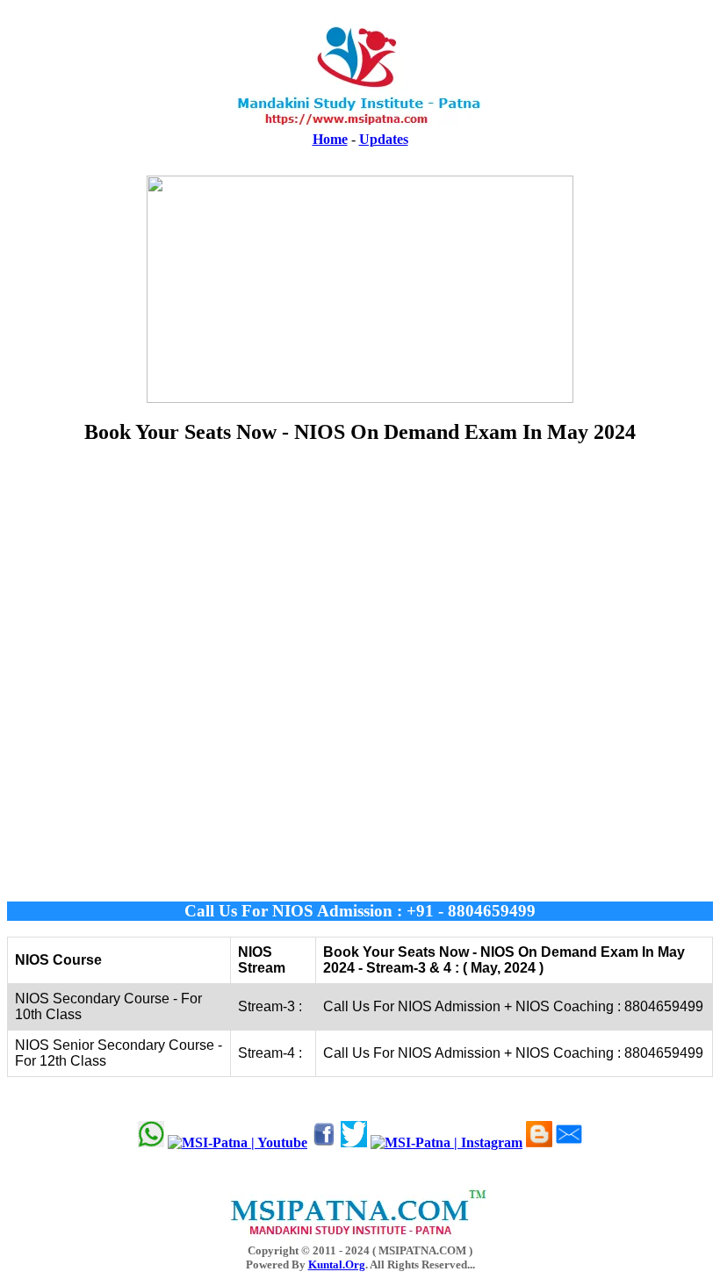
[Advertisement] (360, 673)
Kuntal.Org (336, 1264)
